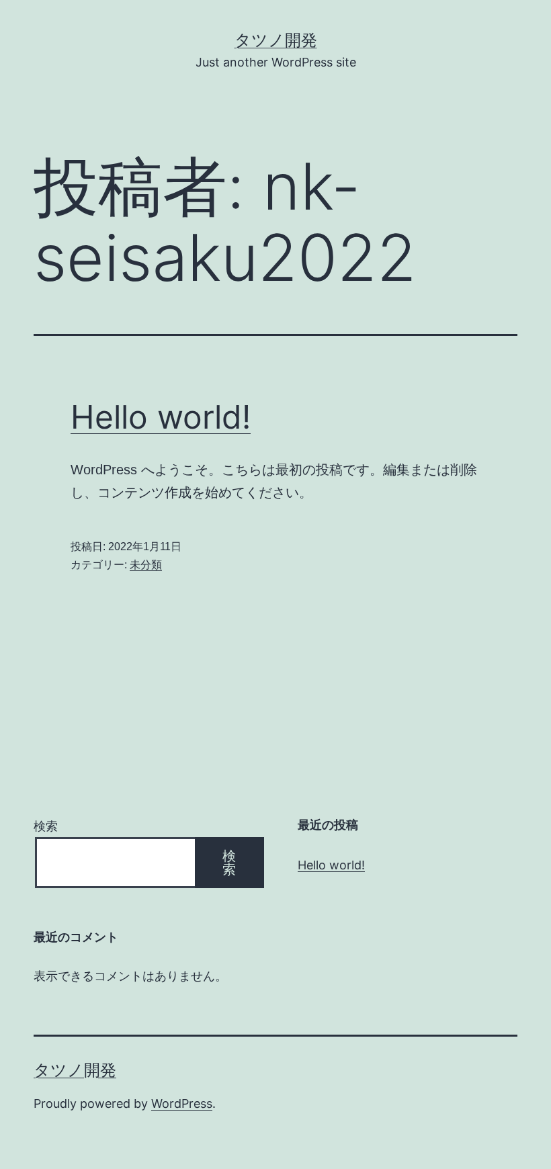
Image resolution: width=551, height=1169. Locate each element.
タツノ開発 (276, 40)
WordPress (181, 1103)
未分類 (146, 564)
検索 (46, 826)
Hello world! (161, 417)
